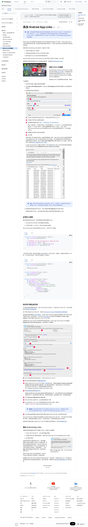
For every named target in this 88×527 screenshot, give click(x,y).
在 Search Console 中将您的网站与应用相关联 (56, 312)
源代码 (21, 505)
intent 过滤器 (60, 71)
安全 (21, 503)
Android (22, 498)
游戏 (32, 498)
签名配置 (29, 390)
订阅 (73, 523)
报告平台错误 (79, 498)
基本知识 (16, 1)
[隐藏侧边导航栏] (16, 524)
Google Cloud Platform (60, 517)
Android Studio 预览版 (48, 9)
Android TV (45, 507)
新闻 (21, 507)
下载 (3, 9)
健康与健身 (33, 503)
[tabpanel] (47, 242)
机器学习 (33, 501)
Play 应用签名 (37, 314)
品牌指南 (31, 523)
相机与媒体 (33, 505)
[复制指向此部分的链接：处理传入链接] (34, 217)
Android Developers (27, 22)
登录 (85, 1)
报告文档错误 (79, 501)
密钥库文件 (37, 390)
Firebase (50, 517)
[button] (8, 19)
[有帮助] (69, 22)
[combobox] (52, 1)
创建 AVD (65, 459)
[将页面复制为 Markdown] (58, 27)
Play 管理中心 (46, 316)
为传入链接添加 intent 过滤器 (39, 142)
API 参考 (67, 503)
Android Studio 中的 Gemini (21, 9)
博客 (21, 509)
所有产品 (70, 517)
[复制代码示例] (71, 235)
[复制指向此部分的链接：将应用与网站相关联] (39, 304)
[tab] (26, 233)
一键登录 (46, 383)
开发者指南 (67, 501)
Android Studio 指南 (69, 498)
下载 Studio (67, 505)
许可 (27, 523)
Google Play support (81, 503)
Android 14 (56, 505)
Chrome (43, 517)
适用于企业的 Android (25, 501)
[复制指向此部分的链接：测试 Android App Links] (42, 427)
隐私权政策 (33, 507)
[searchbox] (9, 13)
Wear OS (45, 501)
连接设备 (59, 459)
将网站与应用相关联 (31, 309)
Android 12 (56, 509)
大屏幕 (44, 498)
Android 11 (56, 512)
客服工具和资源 (35, 9)
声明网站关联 (63, 421)
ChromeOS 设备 (46, 503)
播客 (21, 512)
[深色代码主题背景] (70, 235)
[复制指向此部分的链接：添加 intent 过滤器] (64, 67)
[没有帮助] (71, 22)
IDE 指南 (9, 9)
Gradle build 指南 (61, 9)
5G (32, 509)
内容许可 (33, 473)
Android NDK (68, 507)
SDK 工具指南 (72, 9)
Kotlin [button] (26, 233)
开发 (25, 1)
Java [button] (32, 233)
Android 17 (56, 498)
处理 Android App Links (57, 61)
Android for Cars (46, 505)
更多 (32, 1)
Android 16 (56, 501)
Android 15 (56, 503)
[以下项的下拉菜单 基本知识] (20, 1)
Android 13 (56, 507)
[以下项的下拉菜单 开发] (27, 1)
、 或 (48, 122)
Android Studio (78, 1)
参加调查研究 (79, 505)
